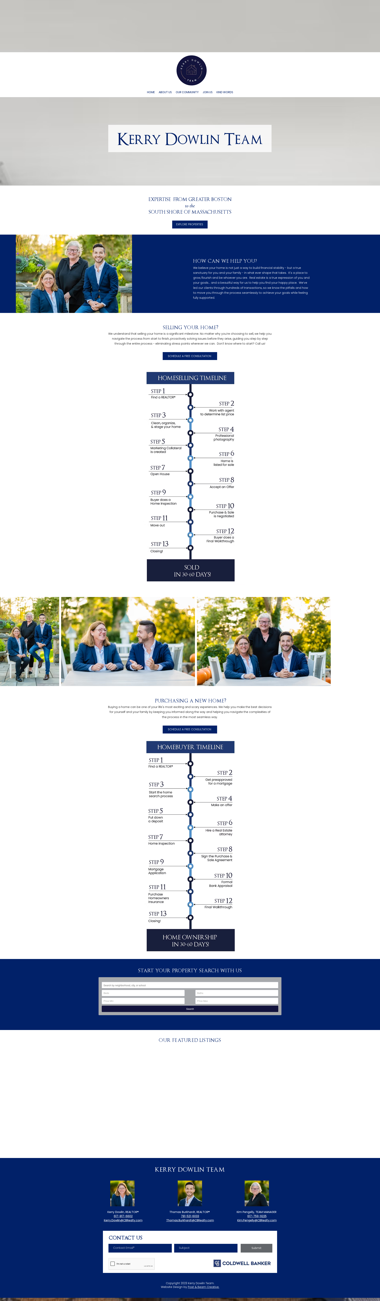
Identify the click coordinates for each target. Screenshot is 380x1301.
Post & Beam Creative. (203, 1287)
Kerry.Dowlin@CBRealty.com (123, 1220)
